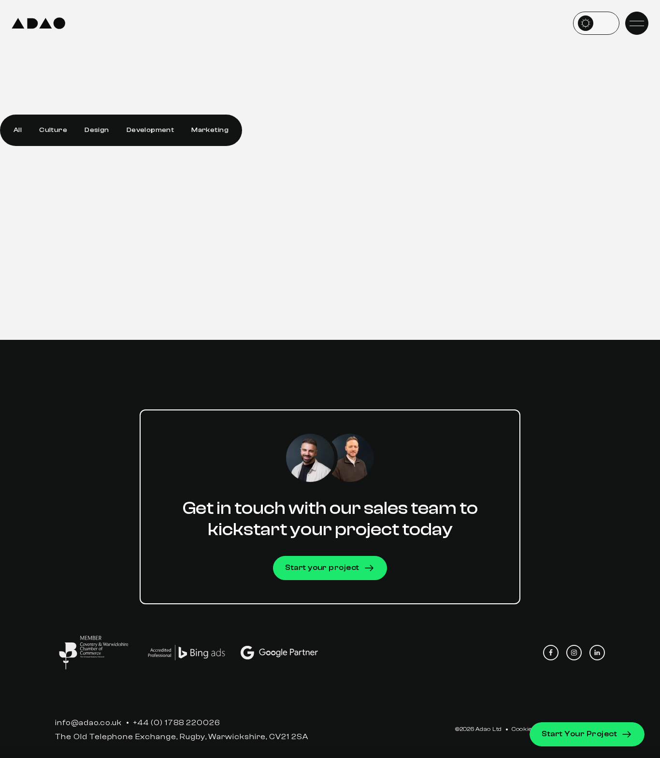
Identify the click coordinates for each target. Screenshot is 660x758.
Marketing (210, 129)
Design (97, 129)
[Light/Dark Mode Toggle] (596, 23)
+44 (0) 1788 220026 (176, 722)
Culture (53, 129)
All (18, 129)
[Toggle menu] (636, 23)
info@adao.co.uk (88, 722)
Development (150, 129)
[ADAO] (38, 23)
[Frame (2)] (93, 652)
